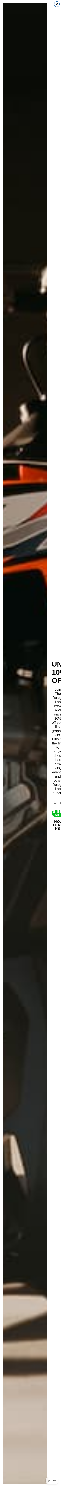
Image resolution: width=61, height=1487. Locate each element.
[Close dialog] (57, 4)
